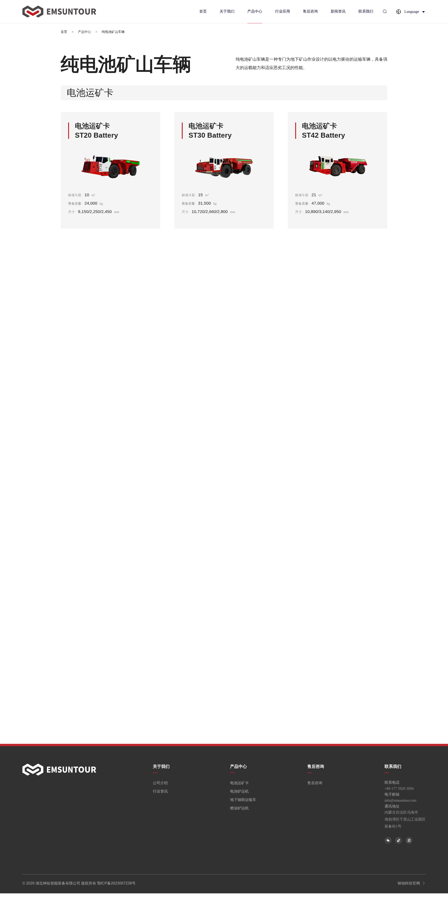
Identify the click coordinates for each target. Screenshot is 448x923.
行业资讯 (160, 791)
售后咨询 (310, 11)
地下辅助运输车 (238, 800)
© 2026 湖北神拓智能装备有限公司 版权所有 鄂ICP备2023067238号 (79, 883)
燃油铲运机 (238, 808)
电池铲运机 (238, 791)
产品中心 (254, 11)
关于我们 (227, 11)
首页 (203, 11)
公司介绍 (160, 783)
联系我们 (365, 11)
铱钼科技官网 (410, 883)
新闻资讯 (338, 11)
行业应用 (282, 11)
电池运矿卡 (238, 783)
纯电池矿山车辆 (113, 32)
